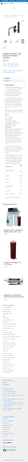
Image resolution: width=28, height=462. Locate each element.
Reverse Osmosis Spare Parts (9, 345)
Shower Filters (6, 349)
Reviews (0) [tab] (7, 80)
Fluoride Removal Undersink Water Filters (12, 336)
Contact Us (6, 423)
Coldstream (5, 322)
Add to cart (13, 65)
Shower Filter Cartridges (8, 347)
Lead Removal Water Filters (9, 72)
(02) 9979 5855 (5, 1)
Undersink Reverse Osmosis (9, 364)
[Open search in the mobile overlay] (14, 8)
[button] (23, 21)
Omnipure (5, 341)
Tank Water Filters (7, 359)
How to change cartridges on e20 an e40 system (14, 402)
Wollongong (6, 384)
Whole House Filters (7, 372)
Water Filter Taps (6, 368)
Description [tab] (7, 78)
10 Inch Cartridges (7, 307)
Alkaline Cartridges (7, 311)
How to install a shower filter (10, 393)
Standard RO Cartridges (8, 355)
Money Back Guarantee (9, 433)
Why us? (5, 419)
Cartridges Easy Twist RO (8, 320)
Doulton (4, 330)
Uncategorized (6, 361)
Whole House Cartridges (8, 370)
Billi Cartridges (6, 317)
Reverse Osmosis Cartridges (9, 343)
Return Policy (7, 427)
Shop (7, 15)
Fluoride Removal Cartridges (9, 334)
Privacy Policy (7, 429)
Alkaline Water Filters (7, 313)
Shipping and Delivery (8, 425)
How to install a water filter (10, 391)
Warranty (6, 431)
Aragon (9, 70)
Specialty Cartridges (7, 353)
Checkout (19, 1)
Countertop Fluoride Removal (9, 324)
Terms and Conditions (8, 421)
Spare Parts (5, 351)
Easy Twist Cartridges (7, 332)
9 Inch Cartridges (6, 309)
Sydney (5, 382)
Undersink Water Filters (8, 366)
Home (4, 15)
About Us (6, 435)
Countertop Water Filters (14, 15)
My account (12, 1)
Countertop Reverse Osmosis (9, 326)
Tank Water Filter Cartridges (9, 357)
